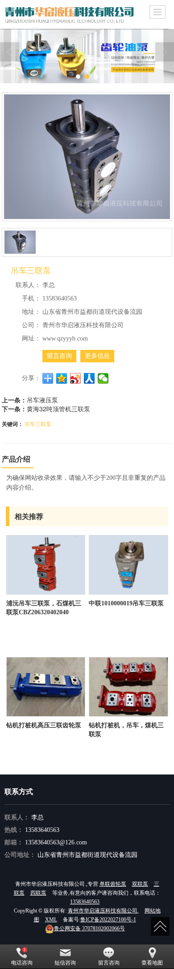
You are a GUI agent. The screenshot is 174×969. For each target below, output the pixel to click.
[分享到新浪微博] (75, 378)
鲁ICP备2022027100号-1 (108, 919)
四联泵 (38, 893)
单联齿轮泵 (112, 884)
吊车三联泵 (38, 423)
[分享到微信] (103, 378)
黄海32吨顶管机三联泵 (58, 408)
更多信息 (97, 356)
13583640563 (42, 830)
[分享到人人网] (89, 378)
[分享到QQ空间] (61, 378)
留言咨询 (59, 356)
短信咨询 (65, 963)
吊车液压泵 (42, 399)
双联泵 (140, 884)
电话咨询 (22, 963)
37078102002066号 (89, 928)
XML (51, 919)
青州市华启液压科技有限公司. (103, 911)
